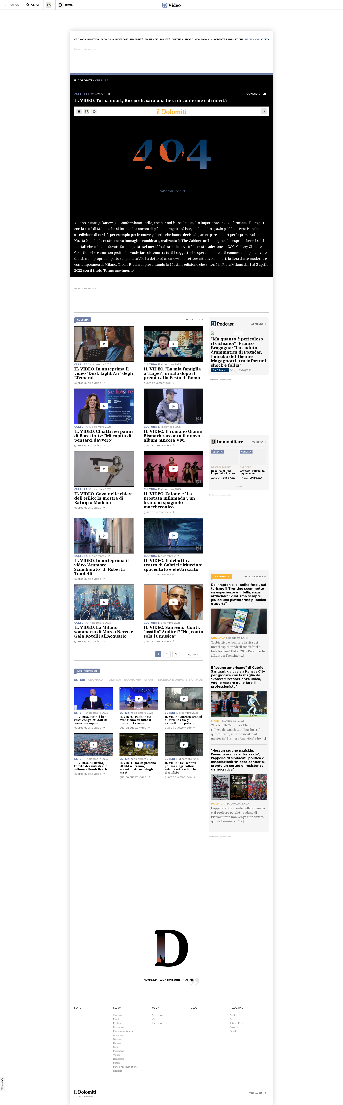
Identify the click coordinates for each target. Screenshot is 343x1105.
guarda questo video (87, 382)
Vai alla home (253, 576)
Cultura (177, 39)
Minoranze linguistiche (227, 39)
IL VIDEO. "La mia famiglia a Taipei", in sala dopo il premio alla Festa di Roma (172, 373)
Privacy (2, 1085)
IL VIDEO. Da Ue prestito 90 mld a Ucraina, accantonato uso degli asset (137, 767)
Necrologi (118, 1070)
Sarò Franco (220, 370)
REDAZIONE (236, 1007)
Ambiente (151, 39)
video (265, 39)
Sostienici (235, 1015)
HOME (77, 1007)
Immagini (157, 1023)
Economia (107, 39)
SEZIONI (117, 1007)
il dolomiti (83, 80)
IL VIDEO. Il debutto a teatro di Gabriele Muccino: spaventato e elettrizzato (173, 564)
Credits (233, 1031)
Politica (93, 39)
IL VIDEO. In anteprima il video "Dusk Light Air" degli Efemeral (103, 373)
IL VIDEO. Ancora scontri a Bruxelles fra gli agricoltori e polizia (183, 720)
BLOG (194, 1007)
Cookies (234, 1027)
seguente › (193, 654)
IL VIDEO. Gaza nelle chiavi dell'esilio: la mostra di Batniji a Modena (103, 498)
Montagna (202, 39)
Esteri (79, 679)
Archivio (257, 324)
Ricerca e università (129, 39)
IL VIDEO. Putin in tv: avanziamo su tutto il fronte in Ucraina (135, 720)
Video (155, 1019)
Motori (116, 1062)
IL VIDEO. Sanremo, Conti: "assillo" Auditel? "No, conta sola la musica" (173, 631)
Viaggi (116, 1055)
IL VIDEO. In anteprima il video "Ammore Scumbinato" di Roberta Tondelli (101, 566)
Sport (189, 39)
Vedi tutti (192, 319)
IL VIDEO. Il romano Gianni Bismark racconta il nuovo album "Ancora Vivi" (173, 435)
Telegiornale (158, 1015)
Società (164, 39)
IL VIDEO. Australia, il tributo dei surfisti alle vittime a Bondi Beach (90, 766)
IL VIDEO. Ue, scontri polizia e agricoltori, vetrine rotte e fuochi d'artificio (180, 767)
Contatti (234, 1019)
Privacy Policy (237, 1023)
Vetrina (257, 441)
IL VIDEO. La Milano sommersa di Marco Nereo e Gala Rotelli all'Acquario (103, 631)
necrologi (252, 39)
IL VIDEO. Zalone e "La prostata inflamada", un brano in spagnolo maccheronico (169, 500)
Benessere (118, 1059)
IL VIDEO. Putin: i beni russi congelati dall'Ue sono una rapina (91, 720)
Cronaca (80, 39)
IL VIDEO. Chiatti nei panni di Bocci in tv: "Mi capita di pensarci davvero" (103, 435)
